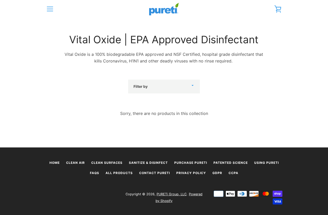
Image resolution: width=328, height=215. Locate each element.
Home (54, 163)
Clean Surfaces (106, 163)
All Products (119, 173)
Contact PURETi (154, 173)
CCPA (233, 173)
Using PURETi (266, 163)
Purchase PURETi (190, 163)
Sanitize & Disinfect (148, 163)
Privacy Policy (191, 173)
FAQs (94, 173)
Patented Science (230, 163)
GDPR (217, 173)
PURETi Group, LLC (172, 194)
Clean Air (75, 163)
